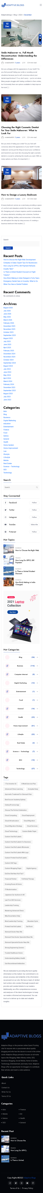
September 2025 (9, 335)
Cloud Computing (11, 815)
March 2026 (7, 320)
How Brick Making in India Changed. (25, 583)
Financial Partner (11, 879)
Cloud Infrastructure (12, 821)
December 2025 (9, 326)
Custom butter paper (29, 831)
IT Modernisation (11, 889)
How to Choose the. (18, 1140)
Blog (5, 414)
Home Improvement (10, 448)
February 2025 (8, 351)
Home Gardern (8, 445)
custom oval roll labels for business (18, 842)
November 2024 (9, 357)
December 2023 (9, 387)
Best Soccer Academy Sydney (15, 799)
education (7, 424)
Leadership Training (12, 905)
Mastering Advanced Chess (14, 910)
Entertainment (8, 427)
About (4, 1083)
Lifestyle (6, 457)
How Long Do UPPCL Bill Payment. (24, 561)
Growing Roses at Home (13, 884)
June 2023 (7, 400)
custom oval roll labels (13, 836)
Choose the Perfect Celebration (16, 810)
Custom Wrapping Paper (13, 868)
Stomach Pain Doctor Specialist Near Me (19, 937)
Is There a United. (17, 1160)
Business (6, 417)
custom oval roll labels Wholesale (17, 847)
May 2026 (7, 317)
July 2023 (7, 397)
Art (21, 1114)
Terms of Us (14, 1188)
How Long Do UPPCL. (19, 1150)
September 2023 (9, 390)
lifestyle (6, 454)
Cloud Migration (29, 821)
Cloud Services (32, 826)
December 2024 (9, 354)
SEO (5, 470)
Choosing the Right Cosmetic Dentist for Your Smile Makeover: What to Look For (20, 130)
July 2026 (7, 311)
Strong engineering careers (14, 947)
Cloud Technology (11, 831)
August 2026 (8, 308)
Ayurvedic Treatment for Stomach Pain (18, 794)
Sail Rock (29, 926)
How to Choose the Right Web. (27, 550)
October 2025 (8, 332)
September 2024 (9, 363)
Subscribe (34, 524)
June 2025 (7, 344)
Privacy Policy (27, 1188)
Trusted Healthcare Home (14, 953)
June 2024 (7, 372)
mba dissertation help (12, 916)
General (6, 439)
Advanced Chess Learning (14, 789)
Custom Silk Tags (11, 863)
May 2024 (7, 375)
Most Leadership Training (13, 921)
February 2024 (8, 384)
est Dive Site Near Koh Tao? (14, 873)
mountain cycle (32, 921)
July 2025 (7, 341)
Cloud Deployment (28, 815)
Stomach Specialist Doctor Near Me (17, 942)
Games (6, 436)
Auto (5, 411)
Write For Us (6, 1092)
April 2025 (7, 348)
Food (5, 433)
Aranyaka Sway (33, 789)
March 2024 (7, 381)
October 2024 (8, 360)
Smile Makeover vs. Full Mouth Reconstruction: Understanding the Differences (19, 55)
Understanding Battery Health (15, 958)
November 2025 (9, 329)
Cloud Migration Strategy (13, 826)
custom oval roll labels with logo (16, 852)
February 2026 (8, 323)
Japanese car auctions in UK (15, 895)
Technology (7, 473)
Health (5, 442)
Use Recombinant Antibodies (15, 963)
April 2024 (7, 378)
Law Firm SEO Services (13, 900)
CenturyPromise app (12, 805)
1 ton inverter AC (10, 784)
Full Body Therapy (28, 879)
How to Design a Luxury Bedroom (19, 194)
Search (5, 240)
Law (4, 451)
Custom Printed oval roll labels (16, 858)
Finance (6, 430)
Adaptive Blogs (30, 1177)
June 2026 (7, 314)
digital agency (31, 868)
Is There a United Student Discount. (25, 572)
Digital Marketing (9, 421)
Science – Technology (11, 467)
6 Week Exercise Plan (28, 784)
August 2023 (8, 394)
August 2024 (8, 366)
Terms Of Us (6, 1096)
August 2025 (8, 338)
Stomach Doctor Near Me (13, 932)
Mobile (6, 460)
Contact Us (5, 1088)
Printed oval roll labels (13, 926)
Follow (34, 502)
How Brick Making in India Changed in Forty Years (21, 278)
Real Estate (7, 463)
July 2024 (7, 369)
